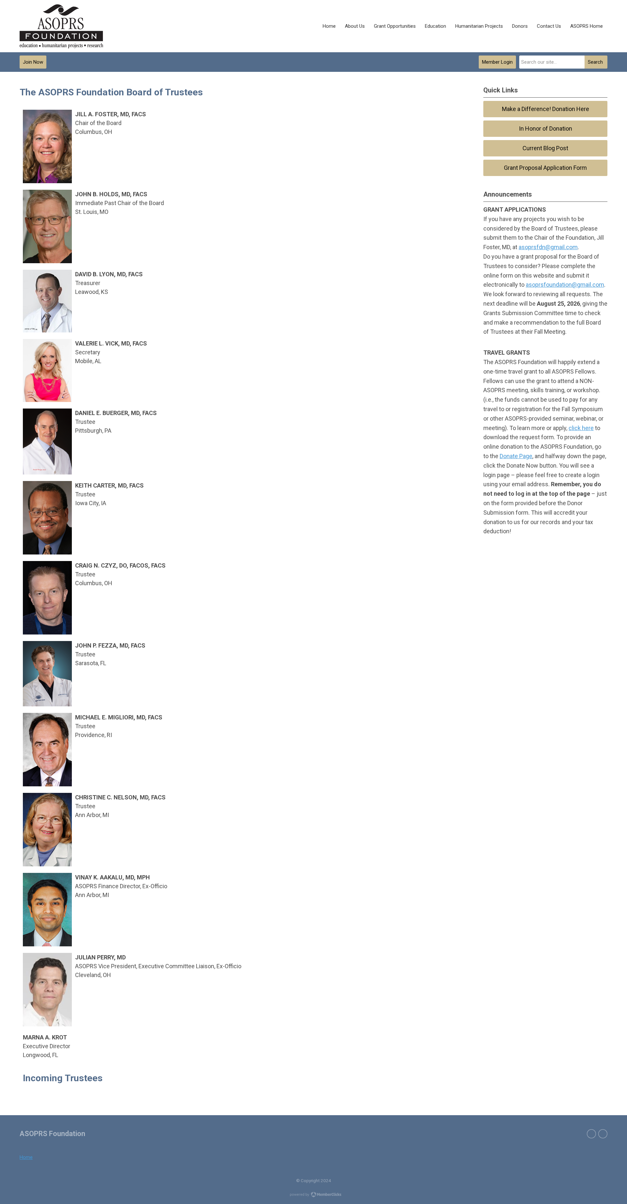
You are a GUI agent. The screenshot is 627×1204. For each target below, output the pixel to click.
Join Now (33, 62)
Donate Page (516, 456)
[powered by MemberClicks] (313, 1195)
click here (581, 428)
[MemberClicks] (61, 26)
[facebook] (591, 1133)
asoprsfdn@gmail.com (548, 247)
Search (595, 62)
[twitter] (602, 1133)
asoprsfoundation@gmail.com (565, 284)
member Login (497, 62)
